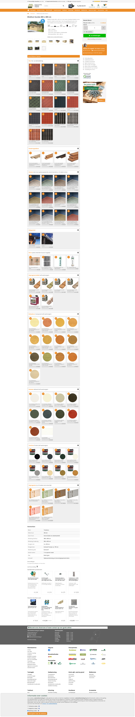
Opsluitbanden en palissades (33, 684)
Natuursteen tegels (31, 680)
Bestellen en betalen (31, 656)
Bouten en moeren (93, 692)
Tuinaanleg (29, 661)
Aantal (85, 24)
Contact (29, 649)
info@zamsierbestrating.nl (99, 50)
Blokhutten (84, 10)
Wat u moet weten (31, 662)
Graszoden (71, 682)
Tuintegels (33, 10)
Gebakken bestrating (52, 685)
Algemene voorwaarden (32, 666)
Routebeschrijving (31, 639)
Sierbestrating (40, 10)
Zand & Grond (57, 10)
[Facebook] (49, 650)
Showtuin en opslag (31, 653)
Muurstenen (50, 682)
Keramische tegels (31, 676)
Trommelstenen (51, 674)
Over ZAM (29, 651)
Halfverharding (72, 680)
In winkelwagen (95, 35)
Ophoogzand (71, 676)
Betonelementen (31, 682)
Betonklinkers (51, 676)
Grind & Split (49, 10)
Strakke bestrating (52, 680)
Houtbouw (77, 10)
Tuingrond (71, 679)
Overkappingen (72, 692)
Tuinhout (64, 10)
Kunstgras (71, 684)
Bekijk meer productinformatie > (55, 37)
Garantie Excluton (31, 667)
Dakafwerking (92, 676)
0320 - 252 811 (32, 635)
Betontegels (30, 677)
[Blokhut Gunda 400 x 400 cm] (36, 27)
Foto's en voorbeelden (32, 659)
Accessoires (101, 10)
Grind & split (71, 674)
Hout (28, 692)
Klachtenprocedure (31, 664)
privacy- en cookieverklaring (49, 703)
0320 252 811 (87, 50)
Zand (70, 677)
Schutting (70, 10)
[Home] (28, 13)
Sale (106, 10)
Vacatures (29, 654)
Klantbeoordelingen (31, 658)
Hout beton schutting (52, 692)
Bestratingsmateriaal (31, 679)
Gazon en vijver (92, 10)
